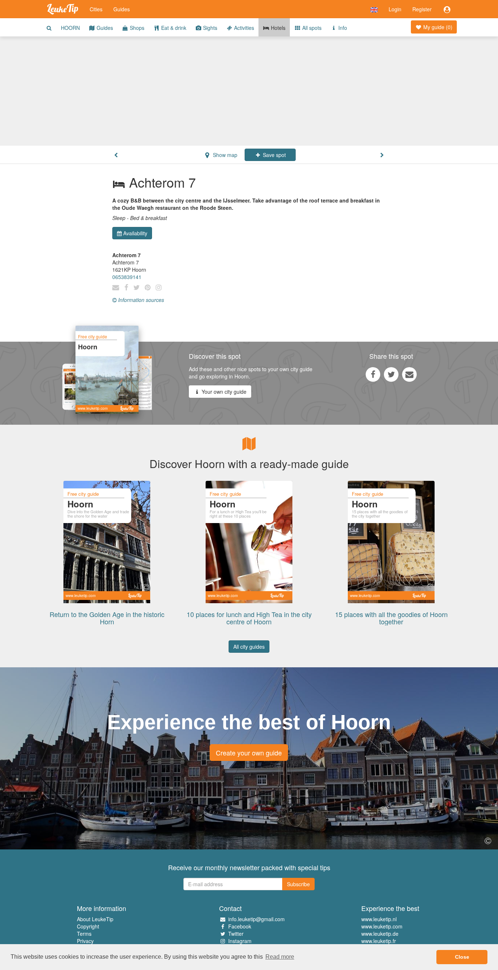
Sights (209, 27)
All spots (311, 27)
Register (422, 9)
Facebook (239, 926)
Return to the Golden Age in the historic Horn (107, 617)
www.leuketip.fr (378, 941)
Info (342, 27)
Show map (224, 154)
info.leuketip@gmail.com (256, 919)
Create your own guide (249, 752)
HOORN (70, 27)
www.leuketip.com (381, 926)
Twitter (236, 933)
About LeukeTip (95, 919)
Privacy (85, 941)
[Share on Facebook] (373, 374)
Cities (96, 9)
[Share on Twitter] (391, 374)
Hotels (277, 27)
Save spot (273, 154)
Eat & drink (173, 27)
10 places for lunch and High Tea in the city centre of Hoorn (249, 617)
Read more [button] (279, 957)
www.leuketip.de (379, 933)
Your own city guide (223, 391)
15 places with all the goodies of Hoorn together (391, 617)
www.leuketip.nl (379, 919)
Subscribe (298, 884)
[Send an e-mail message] (409, 374)
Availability (135, 233)
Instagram (240, 941)
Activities (243, 27)
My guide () (437, 27)
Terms (84, 933)
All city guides (249, 646)
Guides (121, 9)
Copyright (88, 926)
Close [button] (462, 957)
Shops (136, 27)
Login (395, 9)
